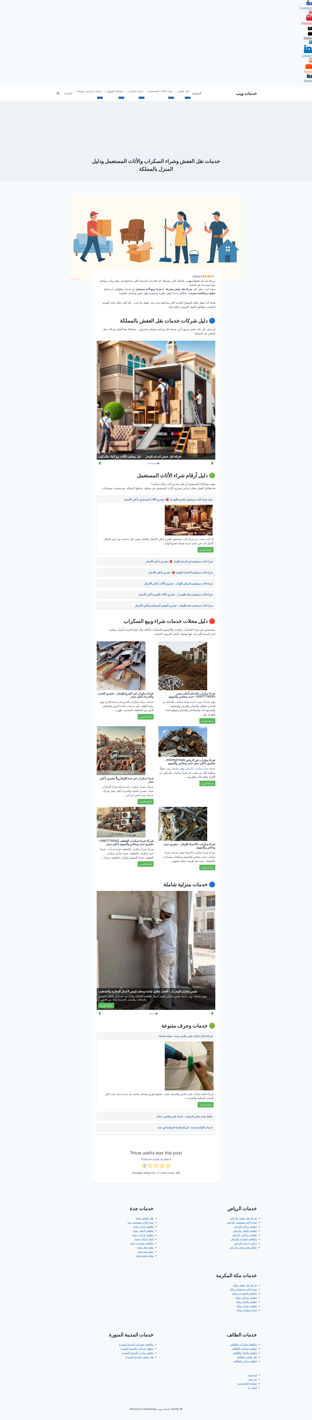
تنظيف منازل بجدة (144, 1226)
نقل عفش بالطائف (247, 1357)
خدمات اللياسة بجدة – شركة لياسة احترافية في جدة (185, 1127)
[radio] (168, 1166)
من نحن (252, 1379)
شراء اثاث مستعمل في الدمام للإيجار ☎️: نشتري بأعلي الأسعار (179, 561)
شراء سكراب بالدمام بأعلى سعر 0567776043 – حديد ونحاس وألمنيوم (192, 695)
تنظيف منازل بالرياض (245, 1226)
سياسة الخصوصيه (247, 1383)
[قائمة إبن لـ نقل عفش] (188, 98)
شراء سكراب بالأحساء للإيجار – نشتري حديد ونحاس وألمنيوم (189, 845)
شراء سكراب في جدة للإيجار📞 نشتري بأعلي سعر (126, 780)
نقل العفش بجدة (145, 1218)
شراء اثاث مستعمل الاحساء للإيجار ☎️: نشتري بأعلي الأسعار (180, 572)
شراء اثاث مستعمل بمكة (243, 1289)
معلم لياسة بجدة (145, 1255)
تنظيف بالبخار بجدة (143, 1230)
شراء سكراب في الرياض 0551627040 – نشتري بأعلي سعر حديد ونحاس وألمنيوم (189, 761)
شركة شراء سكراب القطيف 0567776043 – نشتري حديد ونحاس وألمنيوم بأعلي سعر (126, 842)
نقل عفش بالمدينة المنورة (139, 1357)
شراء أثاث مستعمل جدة (141, 1222)
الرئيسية (196, 93)
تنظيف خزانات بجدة (143, 1235)
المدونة (68, 93)
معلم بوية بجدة (146, 1251)
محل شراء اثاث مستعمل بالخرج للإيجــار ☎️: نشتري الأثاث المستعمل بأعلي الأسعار (168, 499)
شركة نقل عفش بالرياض (243, 1218)
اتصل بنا (252, 1387)
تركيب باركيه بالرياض (245, 1243)
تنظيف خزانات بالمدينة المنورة (137, 1348)
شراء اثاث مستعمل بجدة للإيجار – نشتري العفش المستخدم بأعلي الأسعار (174, 605)
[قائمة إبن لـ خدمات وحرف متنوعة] (100, 98)
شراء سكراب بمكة (247, 1310)
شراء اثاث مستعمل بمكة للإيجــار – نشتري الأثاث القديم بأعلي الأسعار (176, 594)
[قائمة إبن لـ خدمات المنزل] (121, 98)
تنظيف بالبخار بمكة (246, 1301)
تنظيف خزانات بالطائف (244, 1348)
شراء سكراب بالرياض (197, 768)
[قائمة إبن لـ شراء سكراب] (141, 98)
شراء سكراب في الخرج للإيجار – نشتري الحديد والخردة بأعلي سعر (126, 695)
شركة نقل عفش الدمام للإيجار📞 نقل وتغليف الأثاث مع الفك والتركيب (140, 456)
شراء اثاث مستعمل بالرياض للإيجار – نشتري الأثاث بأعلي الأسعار (178, 583)
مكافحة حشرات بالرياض (243, 1239)
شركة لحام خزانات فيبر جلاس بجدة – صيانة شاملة (186, 1036)
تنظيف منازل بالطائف (245, 1361)
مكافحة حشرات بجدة (142, 1243)
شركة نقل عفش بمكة (245, 1285)
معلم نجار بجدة (145, 1247)
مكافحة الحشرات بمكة (244, 1293)
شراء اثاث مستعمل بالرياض (242, 1222)
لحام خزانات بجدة (144, 1239)
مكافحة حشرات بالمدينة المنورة (136, 1344)
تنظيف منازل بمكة (247, 1306)
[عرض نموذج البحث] (58, 93)
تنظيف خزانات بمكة (246, 1297)
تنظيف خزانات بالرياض (244, 1235)
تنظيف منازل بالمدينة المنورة (138, 1352)
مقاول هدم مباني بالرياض (243, 1247)
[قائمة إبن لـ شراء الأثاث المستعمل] (171, 98)
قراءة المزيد (205, 549)
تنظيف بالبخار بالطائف (245, 1352)
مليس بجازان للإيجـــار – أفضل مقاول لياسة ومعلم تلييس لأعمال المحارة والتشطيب (147, 991)
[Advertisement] (156, 124)
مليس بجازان (173, 996)
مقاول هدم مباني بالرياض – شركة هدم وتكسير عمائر (184, 1116)
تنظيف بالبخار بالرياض (245, 1230)
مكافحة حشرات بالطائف (243, 1344)
